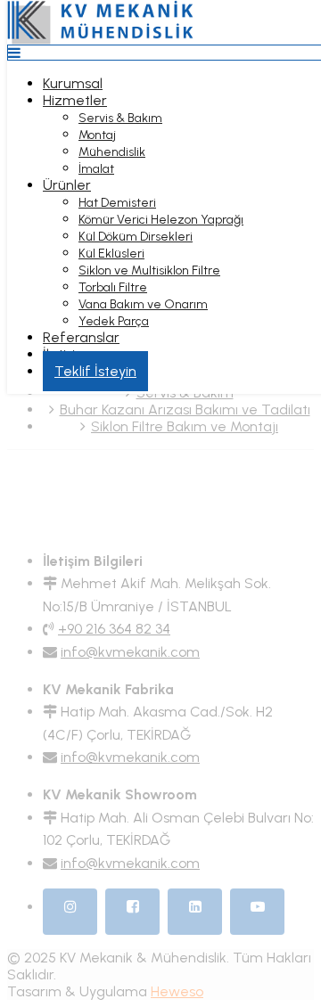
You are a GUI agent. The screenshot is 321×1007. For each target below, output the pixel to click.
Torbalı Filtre (112, 287)
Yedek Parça (113, 321)
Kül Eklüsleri (111, 253)
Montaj (97, 135)
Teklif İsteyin (95, 371)
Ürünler (67, 184)
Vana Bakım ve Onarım (143, 304)
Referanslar (81, 337)
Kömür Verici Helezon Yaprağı (160, 219)
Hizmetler (75, 100)
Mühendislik (111, 152)
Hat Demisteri (117, 202)
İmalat (96, 168)
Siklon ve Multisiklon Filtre (149, 270)
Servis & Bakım (120, 118)
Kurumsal (73, 83)
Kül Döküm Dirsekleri (135, 236)
